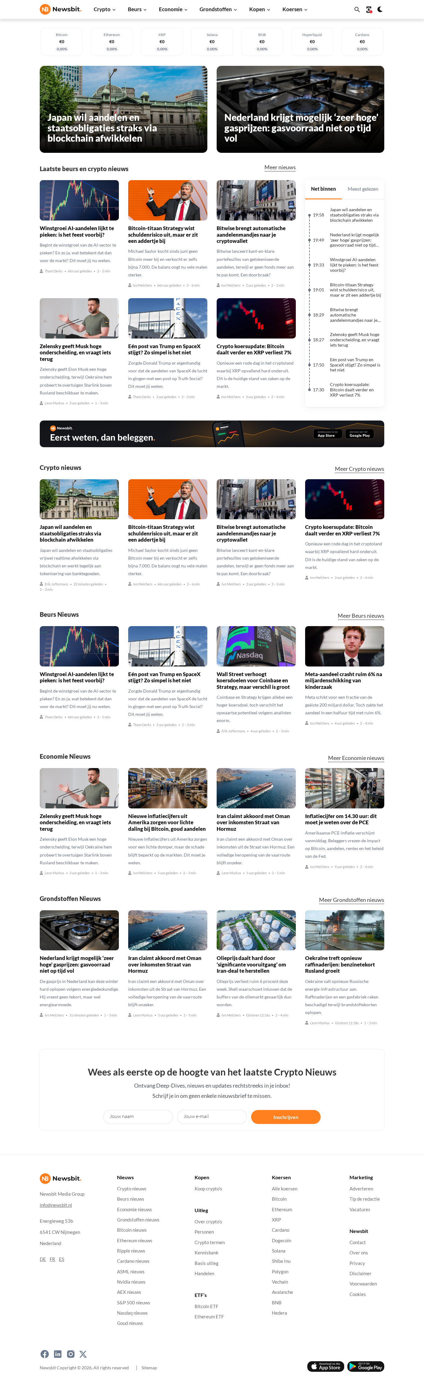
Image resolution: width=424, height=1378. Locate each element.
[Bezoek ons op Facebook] (45, 1354)
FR (52, 1259)
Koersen (292, 9)
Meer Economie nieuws (356, 758)
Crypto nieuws (132, 1188)
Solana (279, 1250)
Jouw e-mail (196, 1116)
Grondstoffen (216, 9)
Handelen (204, 1273)
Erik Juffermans (56, 584)
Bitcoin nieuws (132, 1230)
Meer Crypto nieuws (359, 469)
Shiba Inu (281, 1261)
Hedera (279, 1313)
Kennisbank (207, 1252)
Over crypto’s (208, 1221)
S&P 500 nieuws (133, 1302)
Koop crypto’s (208, 1188)
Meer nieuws (280, 167)
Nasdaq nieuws (132, 1313)
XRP (276, 1219)
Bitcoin (279, 1199)
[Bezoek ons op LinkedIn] (58, 1354)
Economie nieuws (134, 1209)
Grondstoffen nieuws (138, 1219)
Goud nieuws (130, 1323)
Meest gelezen (363, 189)
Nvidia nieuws (131, 1282)
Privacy (357, 1263)
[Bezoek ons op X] (83, 1354)
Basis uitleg (207, 1263)
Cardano (280, 1230)
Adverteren (361, 1188)
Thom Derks (54, 271)
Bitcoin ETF (206, 1306)
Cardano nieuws (133, 1261)
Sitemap (149, 1367)
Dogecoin (281, 1240)
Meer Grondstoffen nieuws (351, 900)
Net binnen (323, 189)
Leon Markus (54, 403)
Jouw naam (122, 1116)
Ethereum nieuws (134, 1240)
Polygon (280, 1271)
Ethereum (282, 1209)
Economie (171, 9)
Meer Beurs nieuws (361, 615)
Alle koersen (284, 1188)
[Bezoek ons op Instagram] (71, 1354)
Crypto (102, 9)
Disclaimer (361, 1273)
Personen (204, 1232)
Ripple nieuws (131, 1250)
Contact (358, 1242)
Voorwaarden (363, 1283)
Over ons (359, 1252)
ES (61, 1259)
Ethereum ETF (209, 1317)
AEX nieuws (129, 1292)
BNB (277, 1302)
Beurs (135, 9)
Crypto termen (210, 1242)
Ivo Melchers (142, 285)
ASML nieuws (131, 1271)
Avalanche (282, 1292)
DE (43, 1259)
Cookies (358, 1294)
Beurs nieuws (130, 1199)
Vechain (280, 1282)
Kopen (257, 9)
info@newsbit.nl (56, 1205)
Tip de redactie (365, 1199)
